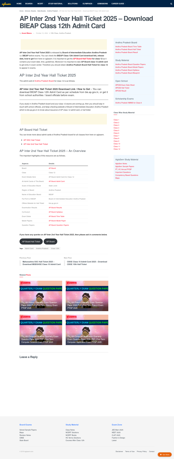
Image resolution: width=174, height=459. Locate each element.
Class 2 (116, 122)
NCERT (40, 3)
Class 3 (116, 125)
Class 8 (116, 138)
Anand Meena (27, 33)
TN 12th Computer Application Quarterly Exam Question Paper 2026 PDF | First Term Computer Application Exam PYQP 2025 (86, 339)
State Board (24, 440)
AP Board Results (55, 207)
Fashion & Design (118, 438)
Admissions (102, 3)
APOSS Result (120, 91)
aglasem (6, 3)
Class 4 (116, 128)
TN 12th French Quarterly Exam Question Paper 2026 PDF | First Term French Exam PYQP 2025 (85, 305)
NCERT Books (71, 435)
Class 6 (116, 133)
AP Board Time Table (56, 216)
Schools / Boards (30, 11)
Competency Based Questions (126, 175)
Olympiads (87, 3)
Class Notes (70, 430)
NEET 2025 (116, 432)
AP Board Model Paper (57, 220)
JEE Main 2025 (117, 430)
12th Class (54, 33)
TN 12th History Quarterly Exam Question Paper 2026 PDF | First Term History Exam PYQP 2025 (39, 305)
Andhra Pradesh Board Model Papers (129, 67)
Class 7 (116, 136)
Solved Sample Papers (28, 430)
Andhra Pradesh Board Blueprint (127, 73)
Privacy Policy (142, 451)
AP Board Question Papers (59, 225)
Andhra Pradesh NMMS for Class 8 (128, 103)
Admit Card (29, 248)
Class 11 (117, 146)
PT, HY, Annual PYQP (123, 169)
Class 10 (117, 143)
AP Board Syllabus (56, 212)
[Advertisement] (64, 44)
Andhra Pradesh (52, 11)
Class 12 (117, 149)
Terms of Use (129, 451)
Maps (117, 178)
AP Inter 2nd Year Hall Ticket (36, 144)
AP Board (52, 168)
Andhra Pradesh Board (44, 80)
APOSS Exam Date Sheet (125, 85)
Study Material (55, 3)
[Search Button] (171, 3)
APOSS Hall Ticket (122, 88)
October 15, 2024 (42, 33)
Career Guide (118, 3)
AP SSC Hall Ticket (32, 140)
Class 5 (116, 130)
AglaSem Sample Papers (124, 166)
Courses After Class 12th (75, 440)
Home (19, 3)
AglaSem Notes (121, 163)
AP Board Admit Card (57, 181)
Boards (28, 3)
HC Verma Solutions (73, 438)
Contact (151, 451)
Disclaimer (119, 451)
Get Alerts (166, 454)
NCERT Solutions (72, 432)
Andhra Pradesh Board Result (126, 52)
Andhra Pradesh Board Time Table (128, 46)
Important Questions (123, 172)
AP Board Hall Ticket (82, 58)
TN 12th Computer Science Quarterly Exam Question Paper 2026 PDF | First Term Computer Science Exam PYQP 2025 (39, 339)
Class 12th (55, 248)
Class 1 (116, 120)
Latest (114, 440)
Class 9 (116, 141)
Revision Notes (25, 435)
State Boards (41, 11)
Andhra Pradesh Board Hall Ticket (128, 49)
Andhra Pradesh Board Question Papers (130, 64)
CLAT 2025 (116, 435)
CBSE (22, 438)
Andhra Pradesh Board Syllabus (127, 70)
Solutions (73, 3)
